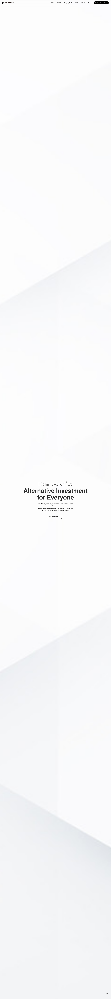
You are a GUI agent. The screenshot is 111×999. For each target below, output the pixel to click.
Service (59, 2)
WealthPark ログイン (101, 3)
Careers (76, 2)
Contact (90, 3)
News (52, 2)
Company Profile (68, 3)
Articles (83, 2)
